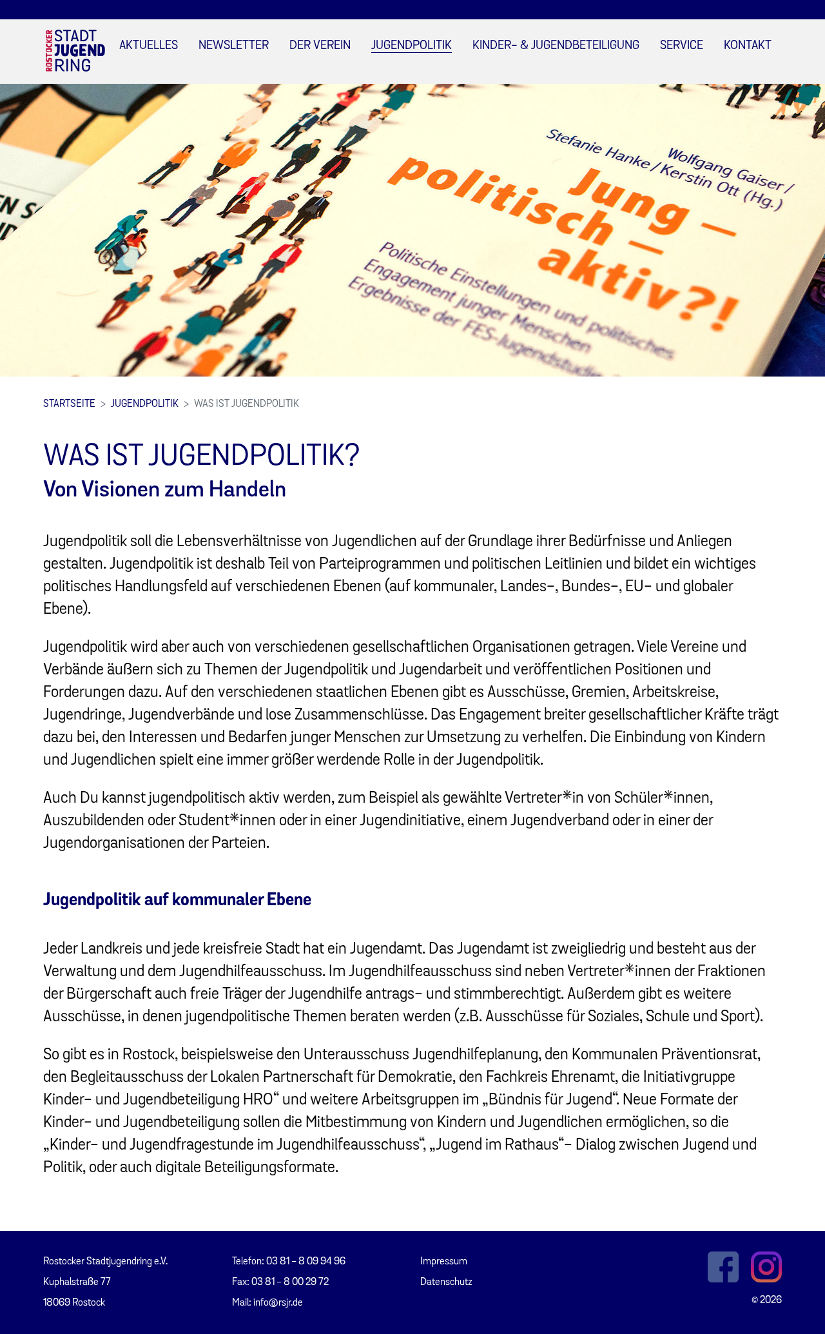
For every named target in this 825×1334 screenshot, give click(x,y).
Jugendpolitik (411, 46)
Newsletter (234, 46)
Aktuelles (148, 46)
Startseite (69, 404)
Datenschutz (446, 1282)
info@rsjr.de (278, 1303)
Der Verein (320, 46)
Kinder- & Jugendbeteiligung (555, 46)
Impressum (443, 1262)
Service (681, 46)
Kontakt (748, 46)
